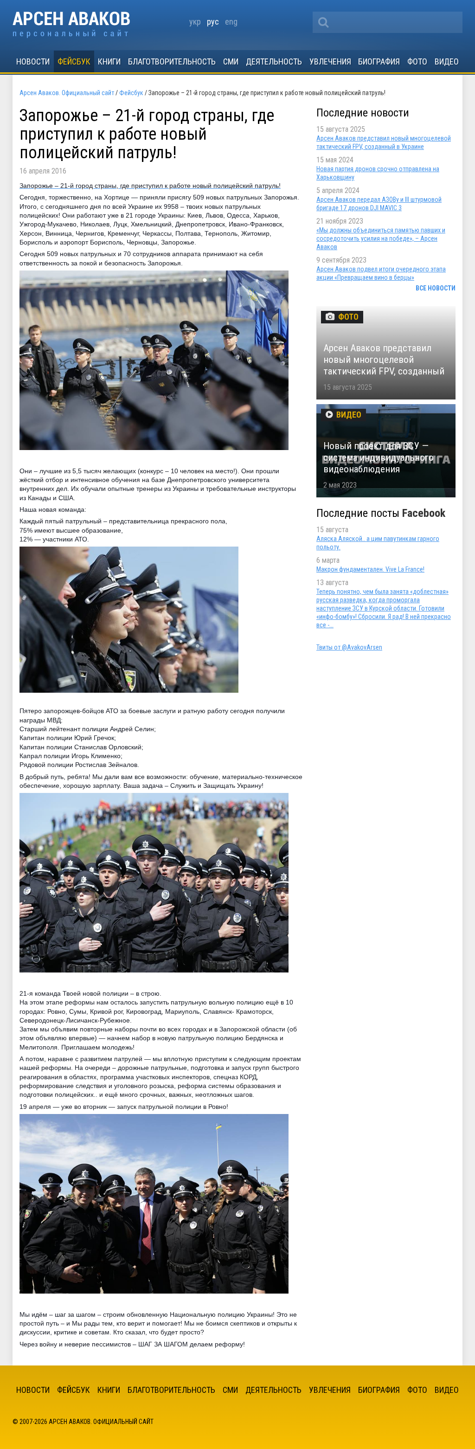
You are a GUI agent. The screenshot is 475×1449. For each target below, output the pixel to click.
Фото (417, 61)
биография (379, 61)
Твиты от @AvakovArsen (349, 647)
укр (195, 21)
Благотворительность (172, 61)
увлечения (330, 61)
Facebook (423, 513)
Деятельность (274, 61)
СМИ (230, 61)
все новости (436, 288)
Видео (447, 61)
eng (231, 21)
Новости (33, 61)
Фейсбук (74, 61)
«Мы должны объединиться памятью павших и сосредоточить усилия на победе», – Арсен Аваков (380, 238)
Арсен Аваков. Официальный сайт (71, 25)
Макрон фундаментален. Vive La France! (370, 569)
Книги (109, 61)
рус (213, 21)
